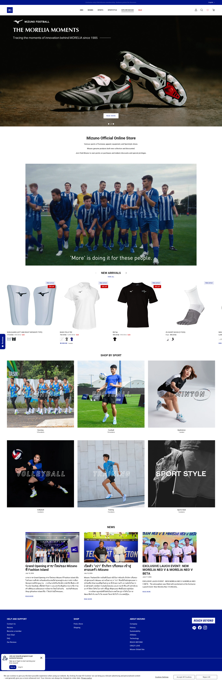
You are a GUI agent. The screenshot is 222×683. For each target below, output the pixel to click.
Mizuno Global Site (137, 649)
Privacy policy (86, 678)
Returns (10, 628)
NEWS (111, 527)
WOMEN (90, 10)
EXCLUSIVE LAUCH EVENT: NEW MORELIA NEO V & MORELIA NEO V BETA (168, 569)
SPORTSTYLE (112, 10)
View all (111, 276)
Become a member (14, 631)
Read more (29, 596)
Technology (134, 638)
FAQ (8, 638)
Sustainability (135, 631)
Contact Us (11, 624)
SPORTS (100, 10)
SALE (140, 10)
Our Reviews (11, 642)
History (133, 628)
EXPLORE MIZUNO (127, 10)
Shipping (77, 628)
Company (133, 624)
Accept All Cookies (184, 677)
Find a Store (78, 624)
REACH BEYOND (136, 642)
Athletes (133, 635)
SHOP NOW (111, 116)
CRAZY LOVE (135, 646)
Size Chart (11, 635)
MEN (81, 10)
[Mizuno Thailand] (10, 10)
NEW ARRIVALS (111, 273)
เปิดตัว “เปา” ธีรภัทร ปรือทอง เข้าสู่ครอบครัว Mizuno (107, 568)
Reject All (206, 677)
